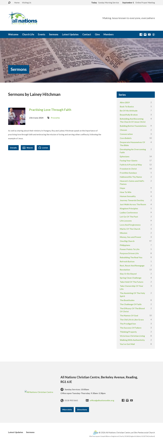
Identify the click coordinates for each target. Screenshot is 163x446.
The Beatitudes (127, 300)
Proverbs (55, 117)
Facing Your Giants (128, 160)
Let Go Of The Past (129, 216)
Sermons (53, 34)
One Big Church (127, 241)
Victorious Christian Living (132, 336)
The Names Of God (129, 315)
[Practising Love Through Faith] (16, 123)
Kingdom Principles (129, 208)
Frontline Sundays (128, 173)
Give (97, 34)
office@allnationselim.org (102, 400)
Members (109, 34)
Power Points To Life (129, 249)
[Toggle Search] (9, 3)
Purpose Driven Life (129, 253)
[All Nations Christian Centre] (39, 392)
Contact (86, 34)
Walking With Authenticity (132, 340)
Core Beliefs (126, 138)
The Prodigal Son (128, 323)
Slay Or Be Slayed (128, 273)
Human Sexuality (128, 196)
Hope (122, 188)
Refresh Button (127, 261)
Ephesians (124, 156)
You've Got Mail (127, 344)
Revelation (125, 269)
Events (41, 34)
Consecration (126, 134)
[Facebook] (141, 34)
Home (16, 2)
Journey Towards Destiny (132, 200)
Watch (29, 147)
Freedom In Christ (128, 168)
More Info (67, 409)
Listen (45, 147)
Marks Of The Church (130, 229)
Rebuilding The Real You (131, 257)
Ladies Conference (129, 212)
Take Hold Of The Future (131, 282)
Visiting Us (26, 2)
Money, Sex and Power (130, 237)
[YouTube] (149, 34)
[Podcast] (153, 34)
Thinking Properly (128, 332)
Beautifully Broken (129, 114)
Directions (82, 409)
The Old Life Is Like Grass (132, 319)
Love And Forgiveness (130, 225)
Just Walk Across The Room (133, 204)
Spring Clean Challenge (130, 278)
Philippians (125, 245)
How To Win (125, 192)
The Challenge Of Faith (130, 304)
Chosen (123, 130)
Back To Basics (127, 106)
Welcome (13, 34)
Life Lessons (126, 220)
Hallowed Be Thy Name (131, 177)
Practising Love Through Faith (50, 109)
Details (13, 147)
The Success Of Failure (130, 327)
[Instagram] (145, 34)
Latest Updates (70, 34)
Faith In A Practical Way (131, 164)
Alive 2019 (125, 102)
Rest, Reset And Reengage (132, 265)
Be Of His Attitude (128, 110)
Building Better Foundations (133, 126)
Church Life (28, 34)
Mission (123, 233)
